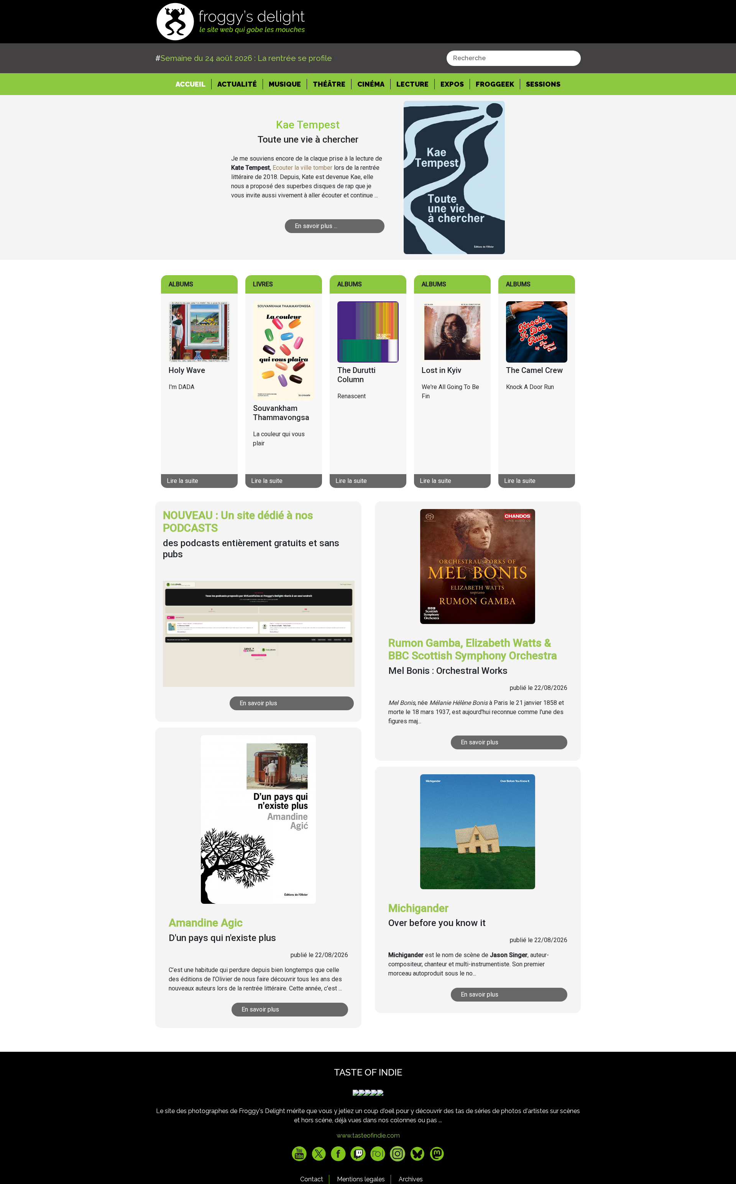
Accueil (194, 84)
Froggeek (495, 84)
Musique (285, 84)
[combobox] (513, 58)
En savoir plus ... (316, 226)
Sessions (543, 84)
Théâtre (329, 84)
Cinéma (370, 84)
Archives (411, 1179)
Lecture (412, 84)
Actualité (237, 84)
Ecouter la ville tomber (302, 167)
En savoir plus (258, 703)
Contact (311, 1179)
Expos (452, 84)
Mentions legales (361, 1179)
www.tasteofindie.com (368, 1135)
